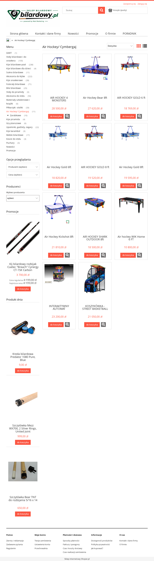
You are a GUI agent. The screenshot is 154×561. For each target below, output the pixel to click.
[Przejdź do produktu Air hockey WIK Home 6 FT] (131, 213)
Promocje (11, 150)
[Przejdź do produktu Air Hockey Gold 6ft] (59, 144)
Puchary (10, 142)
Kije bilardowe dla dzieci (18, 68)
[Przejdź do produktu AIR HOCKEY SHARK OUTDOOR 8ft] (95, 213)
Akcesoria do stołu (15, 95)
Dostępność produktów (101, 540)
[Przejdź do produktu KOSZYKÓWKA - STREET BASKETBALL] (95, 283)
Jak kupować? (97, 548)
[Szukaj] (101, 10)
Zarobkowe (15, 115)
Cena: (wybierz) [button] (15, 174)
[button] (67, 116)
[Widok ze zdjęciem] (139, 46)
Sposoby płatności (71, 540)
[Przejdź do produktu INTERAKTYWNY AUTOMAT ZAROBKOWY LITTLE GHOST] (59, 283)
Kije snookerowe (14, 80)
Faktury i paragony (71, 544)
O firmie (123, 544)
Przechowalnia (41, 548)
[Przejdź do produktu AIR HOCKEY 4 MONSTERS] (59, 75)
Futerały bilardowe (15, 84)
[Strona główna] (33, 16)
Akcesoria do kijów (15, 76)
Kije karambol (13, 131)
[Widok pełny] (145, 46)
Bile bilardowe (13, 88)
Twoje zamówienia (43, 540)
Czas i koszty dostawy (72, 548)
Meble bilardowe (14, 135)
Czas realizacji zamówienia (74, 552)
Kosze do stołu (13, 138)
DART (9, 52)
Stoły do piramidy (15, 92)
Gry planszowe (13, 123)
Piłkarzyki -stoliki (14, 107)
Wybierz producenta (15, 192)
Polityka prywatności (100, 544)
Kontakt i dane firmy (128, 540)
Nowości (10, 146)
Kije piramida (13, 119)
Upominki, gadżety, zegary (19, 127)
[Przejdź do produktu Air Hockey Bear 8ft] (95, 75)
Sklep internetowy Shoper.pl (77, 559)
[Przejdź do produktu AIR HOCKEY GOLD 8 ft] (95, 144)
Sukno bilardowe (14, 72)
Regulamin (11, 548)
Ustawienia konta (42, 544)
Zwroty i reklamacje (15, 540)
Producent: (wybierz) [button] (17, 167)
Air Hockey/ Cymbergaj (17, 111)
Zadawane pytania (14, 544)
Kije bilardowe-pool (16, 64)
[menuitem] (19, 33)
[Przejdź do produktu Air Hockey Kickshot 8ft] (59, 213)
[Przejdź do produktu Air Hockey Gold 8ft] (131, 144)
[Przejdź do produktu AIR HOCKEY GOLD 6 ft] (131, 75)
